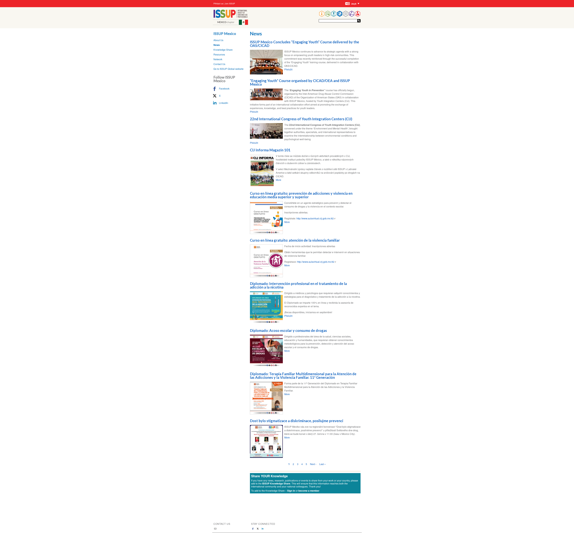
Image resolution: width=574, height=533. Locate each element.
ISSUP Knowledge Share (276, 483)
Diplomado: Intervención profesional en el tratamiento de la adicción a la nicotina (298, 285)
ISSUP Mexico (224, 33)
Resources (219, 54)
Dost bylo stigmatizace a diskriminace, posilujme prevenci (296, 421)
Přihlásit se (218, 3)
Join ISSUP (230, 3)
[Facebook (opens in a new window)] (253, 528)
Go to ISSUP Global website (228, 69)
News (216, 45)
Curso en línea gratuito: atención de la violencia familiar (295, 240)
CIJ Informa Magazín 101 (270, 150)
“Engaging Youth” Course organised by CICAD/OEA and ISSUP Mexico (300, 82)
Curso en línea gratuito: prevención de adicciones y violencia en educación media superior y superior (301, 195)
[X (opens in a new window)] (257, 528)
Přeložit (288, 69)
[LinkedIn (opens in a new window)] (262, 528)
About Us (218, 40)
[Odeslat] (359, 20)
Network (217, 59)
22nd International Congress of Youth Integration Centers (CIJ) (301, 119)
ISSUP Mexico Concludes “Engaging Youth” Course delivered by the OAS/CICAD (304, 44)
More (278, 180)
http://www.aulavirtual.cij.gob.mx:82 (315, 218)
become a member (308, 490)
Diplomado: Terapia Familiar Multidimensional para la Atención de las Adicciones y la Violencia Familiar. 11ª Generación (303, 376)
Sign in (291, 490)
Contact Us (219, 64)
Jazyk (353, 3)
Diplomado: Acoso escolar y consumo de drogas (288, 330)
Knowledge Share (223, 49)
